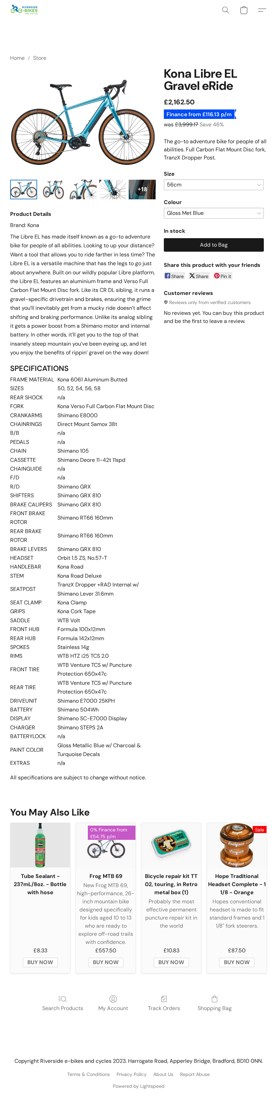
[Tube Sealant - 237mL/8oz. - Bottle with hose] (40, 845)
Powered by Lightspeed (139, 1086)
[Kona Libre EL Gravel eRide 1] (53, 189)
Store (39, 57)
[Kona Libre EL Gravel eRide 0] (23, 189)
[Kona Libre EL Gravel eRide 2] (83, 189)
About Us (163, 1074)
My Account (113, 1008)
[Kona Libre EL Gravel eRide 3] (112, 189)
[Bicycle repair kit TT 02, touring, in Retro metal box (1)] (171, 845)
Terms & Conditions (88, 1074)
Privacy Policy (132, 1074)
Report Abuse (195, 1074)
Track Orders (164, 1008)
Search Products (62, 1008)
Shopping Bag (215, 1008)
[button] (24, 10)
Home (17, 57)
